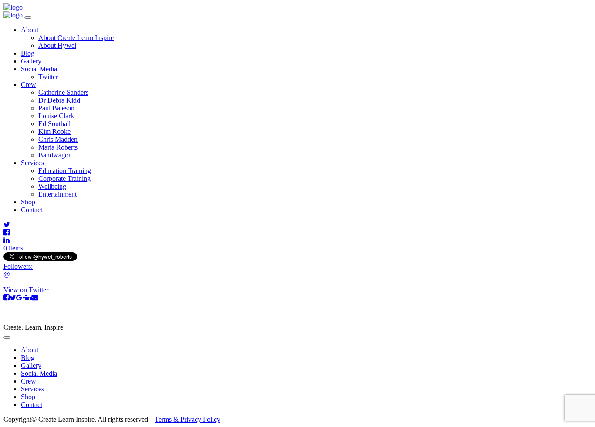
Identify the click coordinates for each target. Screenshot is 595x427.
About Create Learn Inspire (76, 37)
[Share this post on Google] (20, 297)
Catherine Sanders (63, 92)
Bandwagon (55, 155)
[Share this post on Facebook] (6, 297)
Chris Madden (58, 139)
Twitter (48, 76)
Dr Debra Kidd (59, 100)
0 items (13, 248)
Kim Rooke (54, 131)
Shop (28, 202)
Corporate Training (64, 178)
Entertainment (57, 194)
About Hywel (57, 45)
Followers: (18, 266)
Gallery (31, 61)
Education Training (64, 170)
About (29, 29)
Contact (31, 210)
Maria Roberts (58, 147)
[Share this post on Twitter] (13, 297)
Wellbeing (52, 186)
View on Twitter (25, 290)
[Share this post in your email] (34, 297)
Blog (27, 53)
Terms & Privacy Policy (187, 419)
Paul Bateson (56, 108)
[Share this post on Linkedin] (28, 297)
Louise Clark (56, 116)
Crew (28, 84)
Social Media (39, 69)
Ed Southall (54, 123)
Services (32, 163)
